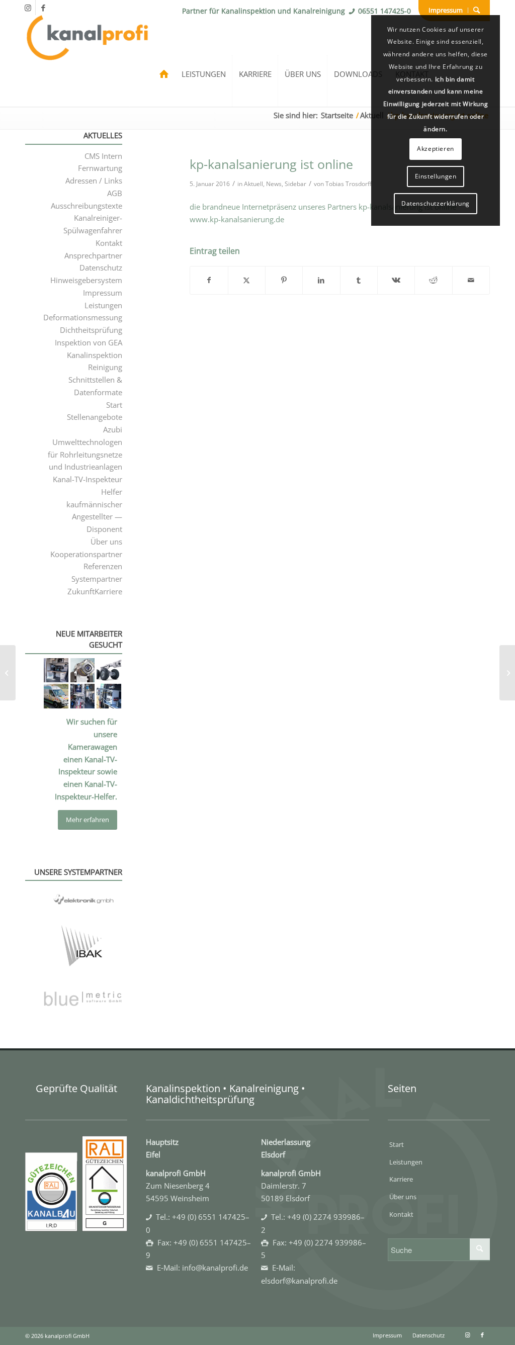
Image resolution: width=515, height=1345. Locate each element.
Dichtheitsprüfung (91, 330)
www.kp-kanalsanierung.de (237, 219)
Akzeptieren (435, 148)
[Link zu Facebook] (43, 7)
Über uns (106, 541)
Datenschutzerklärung (435, 203)
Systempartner (96, 579)
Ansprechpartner (93, 255)
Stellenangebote (94, 417)
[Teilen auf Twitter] (246, 280)
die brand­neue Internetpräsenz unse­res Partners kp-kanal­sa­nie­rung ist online (323, 207)
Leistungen (103, 305)
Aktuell (253, 184)
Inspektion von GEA (88, 342)
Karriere (401, 1179)
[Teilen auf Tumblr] (358, 280)
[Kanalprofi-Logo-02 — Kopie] (87, 56)
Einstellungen (436, 176)
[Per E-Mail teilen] (471, 280)
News (274, 184)
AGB (114, 193)
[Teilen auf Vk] (396, 280)
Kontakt (109, 243)
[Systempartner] (82, 954)
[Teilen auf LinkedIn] (321, 280)
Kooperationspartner (86, 554)
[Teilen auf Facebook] (208, 280)
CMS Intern (103, 156)
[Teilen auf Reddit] (433, 280)
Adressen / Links (93, 180)
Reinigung (105, 367)
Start (114, 405)
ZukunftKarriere (94, 591)
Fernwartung (100, 168)
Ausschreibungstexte (86, 206)
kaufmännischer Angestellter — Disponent (94, 516)
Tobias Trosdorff (348, 184)
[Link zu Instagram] (28, 7)
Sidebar (295, 184)
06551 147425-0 (384, 11)
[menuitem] (445, 10)
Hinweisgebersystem (86, 280)
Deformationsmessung (82, 317)
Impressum (445, 10)
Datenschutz (100, 267)
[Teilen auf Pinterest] (284, 280)
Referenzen (102, 566)
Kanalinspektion (94, 355)
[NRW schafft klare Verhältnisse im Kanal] (8, 672)
